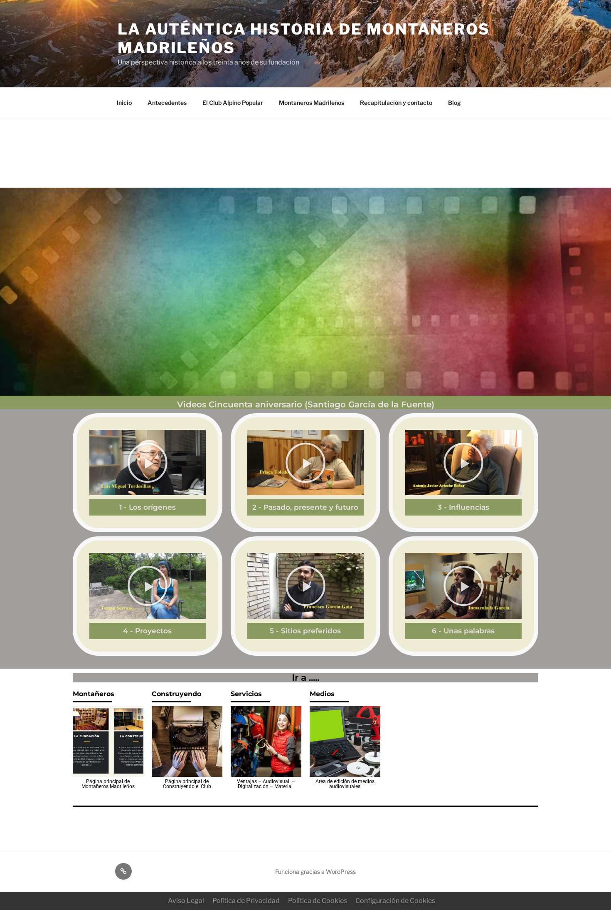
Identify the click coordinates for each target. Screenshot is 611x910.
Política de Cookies (317, 901)
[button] (147, 463)
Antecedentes (167, 102)
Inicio (124, 102)
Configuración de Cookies (395, 901)
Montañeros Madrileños (311, 102)
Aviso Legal (186, 901)
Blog (454, 102)
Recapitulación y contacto (396, 102)
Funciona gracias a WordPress (315, 871)
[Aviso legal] (123, 871)
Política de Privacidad (246, 901)
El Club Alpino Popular (232, 102)
